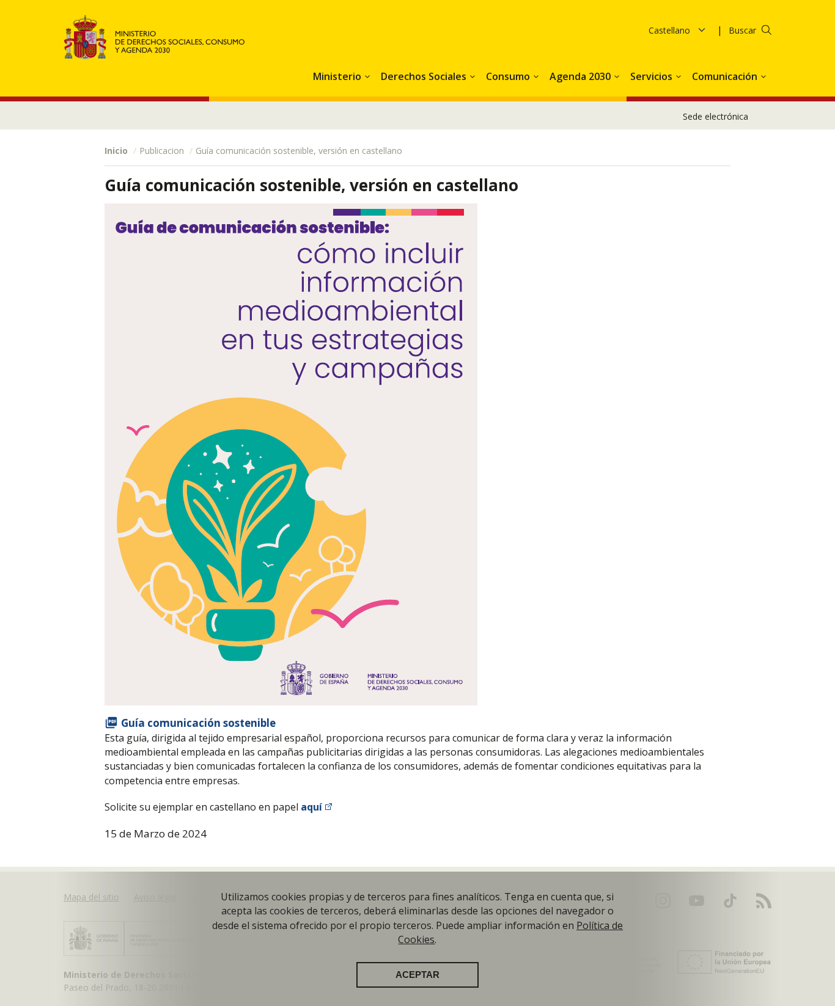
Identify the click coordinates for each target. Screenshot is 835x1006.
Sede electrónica (715, 116)
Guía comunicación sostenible (198, 723)
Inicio (116, 150)
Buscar (742, 30)
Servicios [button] (652, 76)
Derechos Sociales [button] (425, 76)
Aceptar (417, 975)
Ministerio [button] (338, 76)
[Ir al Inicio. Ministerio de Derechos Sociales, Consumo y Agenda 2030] (155, 37)
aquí (311, 807)
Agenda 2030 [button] (581, 76)
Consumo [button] (509, 76)
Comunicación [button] (726, 76)
